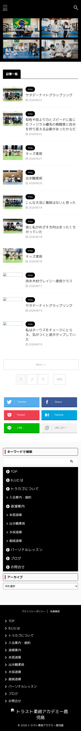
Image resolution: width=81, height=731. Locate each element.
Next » (41, 364)
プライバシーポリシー (33, 611)
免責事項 (55, 611)
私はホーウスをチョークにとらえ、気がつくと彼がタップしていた (51, 335)
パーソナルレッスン (26, 549)
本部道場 (15, 515)
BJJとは (17, 480)
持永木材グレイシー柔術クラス (49, 281)
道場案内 (18, 506)
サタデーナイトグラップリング (49, 95)
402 (59, 379)
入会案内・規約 (20, 497)
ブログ (16, 558)
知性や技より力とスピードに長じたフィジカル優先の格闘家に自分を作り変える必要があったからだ (51, 124)
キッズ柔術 (34, 153)
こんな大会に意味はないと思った (51, 202)
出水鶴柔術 (34, 178)
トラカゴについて (25, 488)
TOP (14, 471)
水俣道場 (15, 532)
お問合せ (18, 567)
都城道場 (15, 541)
